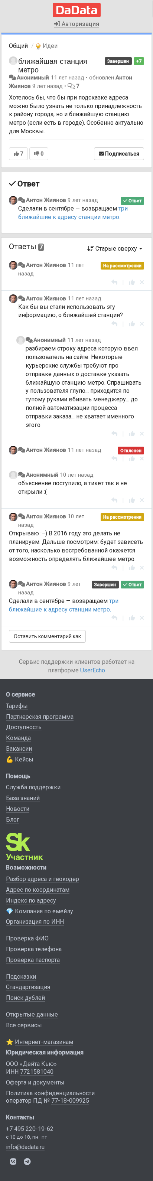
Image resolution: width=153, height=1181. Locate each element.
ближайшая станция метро (52, 65)
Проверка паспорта (33, 959)
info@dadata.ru (25, 1147)
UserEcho (92, 670)
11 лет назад (84, 298)
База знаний (23, 798)
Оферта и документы (35, 1082)
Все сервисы (24, 1025)
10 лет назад (77, 475)
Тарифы (17, 705)
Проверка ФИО (27, 938)
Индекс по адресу (31, 900)
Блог (12, 819)
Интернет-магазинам (44, 1041)
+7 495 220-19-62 (29, 1128)
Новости (17, 808)
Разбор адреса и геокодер (42, 879)
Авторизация (79, 23)
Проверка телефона (34, 949)
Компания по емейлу (44, 911)
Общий (18, 45)
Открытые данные (32, 1014)
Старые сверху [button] (116, 248)
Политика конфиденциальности (50, 1093)
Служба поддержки (33, 787)
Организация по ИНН (35, 921)
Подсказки (21, 976)
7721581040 (36, 1071)
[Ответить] (114, 282)
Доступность (24, 727)
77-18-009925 (70, 1100)
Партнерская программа (40, 716)
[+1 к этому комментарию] (132, 282)
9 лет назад (83, 200)
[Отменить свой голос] (142, 282)
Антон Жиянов (46, 200)
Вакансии (19, 748)
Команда (18, 737)
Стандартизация (28, 987)
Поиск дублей (25, 997)
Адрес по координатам (37, 889)
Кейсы (24, 759)
